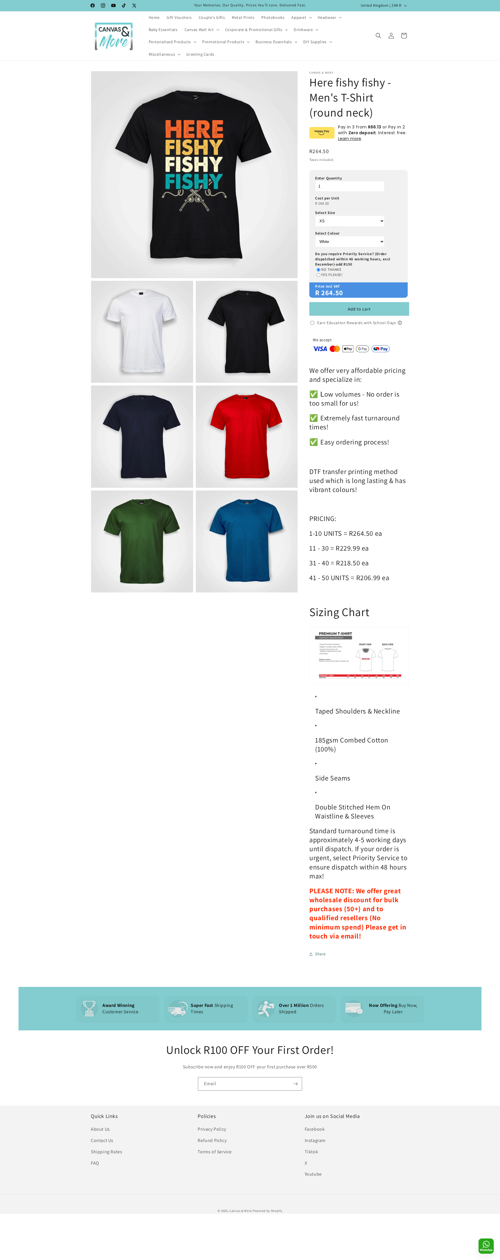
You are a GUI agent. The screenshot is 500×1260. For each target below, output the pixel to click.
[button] (301, 17)
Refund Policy (212, 1140)
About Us (100, 1129)
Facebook (315, 1129)
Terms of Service (215, 1152)
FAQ (95, 1163)
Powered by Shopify (267, 1211)
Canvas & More (240, 1211)
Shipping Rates (106, 1152)
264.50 (323, 203)
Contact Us (102, 1140)
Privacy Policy (212, 1129)
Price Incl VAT (327, 286)
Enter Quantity (328, 178)
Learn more (349, 138)
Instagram (315, 1140)
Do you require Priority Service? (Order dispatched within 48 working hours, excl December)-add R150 (352, 259)
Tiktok (311, 1152)
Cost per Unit (327, 198)
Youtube (313, 1174)
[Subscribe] (295, 1084)
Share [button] (320, 953)
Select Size (325, 212)
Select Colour (327, 233)
